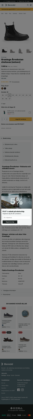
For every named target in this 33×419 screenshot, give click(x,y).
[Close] (28, 196)
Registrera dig (10, 222)
